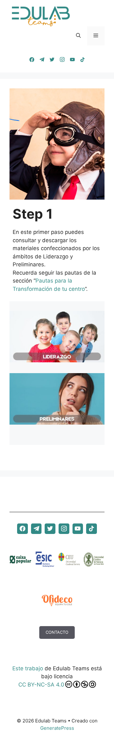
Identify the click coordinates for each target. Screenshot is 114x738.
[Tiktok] (82, 59)
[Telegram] (42, 59)
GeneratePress (57, 728)
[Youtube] (72, 59)
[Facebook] (32, 59)
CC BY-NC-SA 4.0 (41, 684)
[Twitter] (52, 59)
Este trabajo (27, 668)
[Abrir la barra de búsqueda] (78, 35)
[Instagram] (62, 59)
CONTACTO (57, 632)
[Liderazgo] (57, 358)
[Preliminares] (57, 420)
